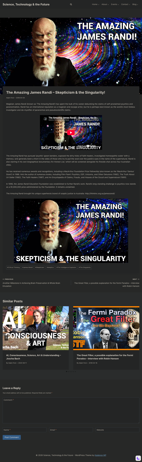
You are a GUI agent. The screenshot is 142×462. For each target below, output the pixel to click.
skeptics (50, 267)
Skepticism (39, 267)
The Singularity (85, 267)
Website (100, 430)
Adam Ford (10, 98)
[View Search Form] (71, 4)
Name (7, 430)
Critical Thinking (13, 267)
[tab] (66, 371)
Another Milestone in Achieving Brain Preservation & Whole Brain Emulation (31, 282)
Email (53, 430)
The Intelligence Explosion (66, 267)
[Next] (136, 338)
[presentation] (36, 328)
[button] (138, 458)
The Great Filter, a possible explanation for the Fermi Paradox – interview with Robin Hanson (106, 282)
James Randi (27, 267)
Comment (9, 400)
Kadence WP (100, 455)
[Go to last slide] (6, 338)
